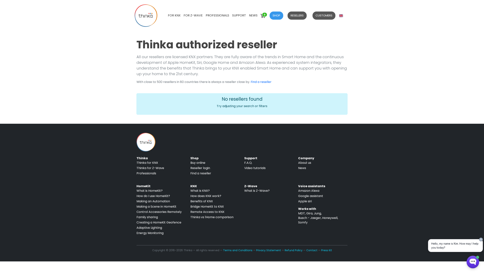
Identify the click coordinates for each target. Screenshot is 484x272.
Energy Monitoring (150, 233)
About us (304, 163)
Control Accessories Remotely (159, 212)
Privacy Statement (268, 250)
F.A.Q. (248, 163)
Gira (309, 213)
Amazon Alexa (308, 191)
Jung (317, 213)
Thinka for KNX (147, 163)
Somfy (303, 222)
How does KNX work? (205, 196)
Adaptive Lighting (149, 228)
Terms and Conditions (237, 250)
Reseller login (200, 168)
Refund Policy (293, 250)
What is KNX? (200, 191)
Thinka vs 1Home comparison (211, 217)
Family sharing (147, 217)
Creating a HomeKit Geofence (159, 222)
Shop (276, 15)
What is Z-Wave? (257, 191)
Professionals (217, 15)
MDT (301, 213)
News (253, 15)
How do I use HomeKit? (153, 196)
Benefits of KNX (201, 201)
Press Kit (326, 250)
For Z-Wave (193, 15)
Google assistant (310, 196)
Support (239, 15)
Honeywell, (330, 218)
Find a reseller (261, 82)
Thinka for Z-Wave (150, 168)
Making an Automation (153, 201)
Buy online (197, 163)
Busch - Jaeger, (309, 218)
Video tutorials (255, 168)
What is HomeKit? (150, 191)
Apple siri (305, 201)
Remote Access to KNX (207, 212)
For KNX (174, 15)
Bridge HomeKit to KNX (207, 206)
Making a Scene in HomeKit (156, 206)
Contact (311, 250)
